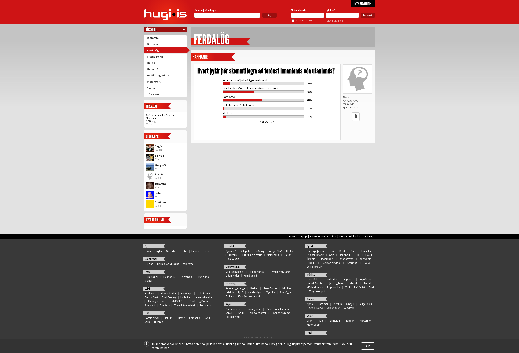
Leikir (148, 288)
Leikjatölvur (365, 304)
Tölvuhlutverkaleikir (185, 305)
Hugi (309, 332)
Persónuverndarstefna (323, 236)
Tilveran (158, 322)
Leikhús (230, 292)
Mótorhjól (365, 320)
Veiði (367, 263)
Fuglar (158, 251)
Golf (331, 255)
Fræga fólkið (155, 56)
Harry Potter (270, 288)
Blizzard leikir (168, 293)
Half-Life (185, 297)
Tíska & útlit (154, 94)
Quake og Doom (199, 301)
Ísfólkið (286, 288)
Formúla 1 (334, 320)
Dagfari (159, 146)
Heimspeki (169, 277)
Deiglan (149, 264)
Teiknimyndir (233, 317)
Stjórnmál (188, 264)
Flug (320, 320)
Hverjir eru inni (155, 219)
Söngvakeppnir (317, 291)
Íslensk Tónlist (315, 283)
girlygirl (159, 155)
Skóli (207, 318)
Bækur (254, 288)
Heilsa (151, 63)
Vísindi (148, 280)
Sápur (229, 313)
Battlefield (150, 293)
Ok (368, 346)
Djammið (153, 38)
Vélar (310, 315)
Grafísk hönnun (234, 271)
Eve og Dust (151, 297)
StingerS (160, 165)
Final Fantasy (169, 297)
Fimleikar (366, 251)
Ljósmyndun (233, 275)
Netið (319, 308)
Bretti (342, 251)
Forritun (337, 304)
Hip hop (348, 279)
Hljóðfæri (365, 279)
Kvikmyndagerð (281, 271)
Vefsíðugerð (250, 275)
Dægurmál (151, 259)
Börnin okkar (152, 318)
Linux (310, 308)
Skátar (151, 88)
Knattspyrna (346, 259)
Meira (149, 124)
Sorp (147, 322)
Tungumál (203, 277)
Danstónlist (313, 279)
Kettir (207, 251)
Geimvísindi (151, 277)
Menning (231, 283)
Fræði (148, 272)
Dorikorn (160, 202)
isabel (158, 193)
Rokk (371, 287)
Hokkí (368, 255)
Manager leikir (156, 301)
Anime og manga (235, 288)
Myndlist (271, 292)
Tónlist (311, 274)
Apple (310, 304)
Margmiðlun (233, 267)
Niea (346, 97)
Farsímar (323, 304)
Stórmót (352, 263)
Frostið (293, 236)
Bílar (309, 320)
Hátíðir (168, 318)
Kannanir (200, 57)
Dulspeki (152, 44)
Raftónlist (359, 287)
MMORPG (177, 301)
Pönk (347, 287)
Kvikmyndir (254, 309)
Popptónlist (334, 287)
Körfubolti (365, 259)
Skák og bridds (331, 263)
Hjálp (304, 236)
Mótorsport (313, 324)
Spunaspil (150, 305)
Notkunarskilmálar (349, 236)
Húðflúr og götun (158, 75)
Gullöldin (332, 279)
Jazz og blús (336, 283)
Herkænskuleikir (203, 297)
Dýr (147, 246)
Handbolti (345, 255)
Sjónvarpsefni (258, 313)
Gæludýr (171, 251)
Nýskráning (362, 3)
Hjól (358, 255)
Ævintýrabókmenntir (249, 296)
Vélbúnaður (333, 308)
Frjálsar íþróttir (315, 255)
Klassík (353, 283)
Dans (353, 251)
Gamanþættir (233, 309)
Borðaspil (186, 293)
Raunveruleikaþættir (278, 309)
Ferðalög (153, 50)
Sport (310, 246)
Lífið (147, 313)
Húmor (181, 318)
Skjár (229, 304)
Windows (349, 308)
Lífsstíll (151, 29)
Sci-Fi (241, 313)
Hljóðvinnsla (257, 271)
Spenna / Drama (281, 313)
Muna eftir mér (304, 20)
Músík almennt (315, 287)
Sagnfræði (187, 277)
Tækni (310, 299)
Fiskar (148, 251)
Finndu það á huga (205, 10)
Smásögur (285, 292)
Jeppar (350, 320)
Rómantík (194, 318)
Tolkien (230, 296)
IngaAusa (160, 183)
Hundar (195, 251)
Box (332, 251)
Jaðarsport (327, 259)
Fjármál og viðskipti (168, 264)
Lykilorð (330, 10)
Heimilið (152, 69)
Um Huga (369, 236)
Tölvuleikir (205, 305)
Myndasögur (255, 292)
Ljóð (240, 292)
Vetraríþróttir (314, 266)
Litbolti (311, 263)
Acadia (159, 174)
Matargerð (154, 82)
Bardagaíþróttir (316, 251)
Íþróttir (311, 259)
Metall (367, 283)
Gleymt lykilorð (334, 20)
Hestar (184, 251)
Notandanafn (298, 10)
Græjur (350, 304)
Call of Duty (203, 293)
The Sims (165, 305)
